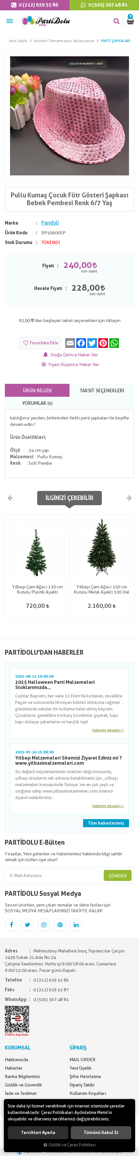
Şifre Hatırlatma (85, 1076)
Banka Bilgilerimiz (22, 1076)
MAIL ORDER (82, 1059)
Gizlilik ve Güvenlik (23, 1084)
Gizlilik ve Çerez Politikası (72, 1144)
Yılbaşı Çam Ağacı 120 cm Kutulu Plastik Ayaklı (37, 589)
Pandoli (50, 223)
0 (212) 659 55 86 (38, 5)
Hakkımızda (16, 1059)
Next (128, 497)
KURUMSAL (17, 1048)
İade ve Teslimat (21, 1093)
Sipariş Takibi (82, 1084)
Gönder (118, 875)
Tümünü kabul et (101, 1132)
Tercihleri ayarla (38, 1132)
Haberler (14, 1068)
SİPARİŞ (78, 1048)
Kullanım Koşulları (88, 1093)
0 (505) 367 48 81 (107, 5)
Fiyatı (48, 265)
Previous (10, 497)
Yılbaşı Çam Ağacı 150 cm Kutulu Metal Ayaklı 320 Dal (101, 589)
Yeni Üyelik (80, 1068)
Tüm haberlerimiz (106, 823)
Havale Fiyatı (48, 288)
